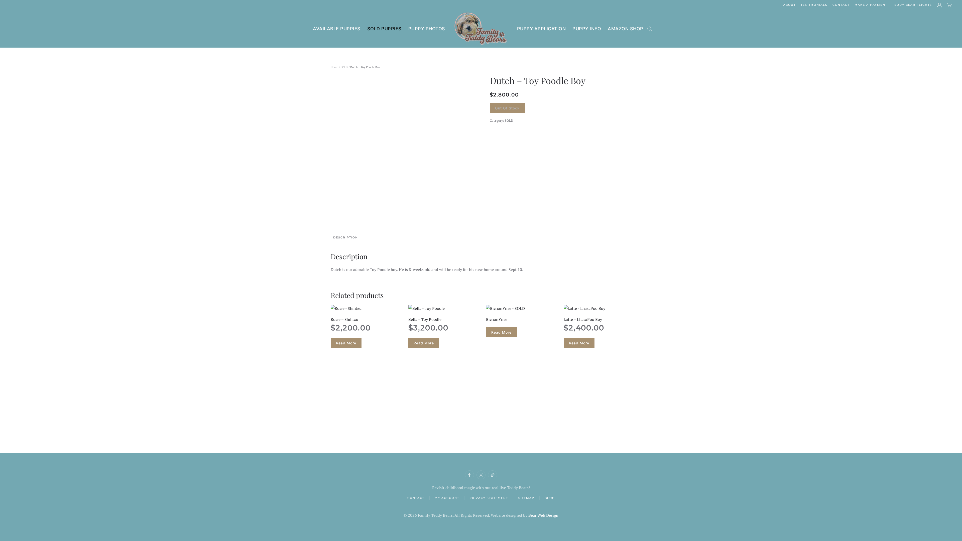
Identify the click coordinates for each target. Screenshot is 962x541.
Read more (346, 343)
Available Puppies (336, 28)
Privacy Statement (488, 498)
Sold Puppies (384, 28)
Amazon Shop (625, 28)
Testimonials (814, 5)
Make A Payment (871, 5)
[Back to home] (481, 29)
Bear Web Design (543, 515)
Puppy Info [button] (586, 28)
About (789, 5)
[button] (649, 29)
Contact (841, 5)
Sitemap (526, 498)
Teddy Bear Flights (912, 5)
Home (334, 67)
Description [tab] (345, 237)
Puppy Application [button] (541, 28)
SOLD (344, 67)
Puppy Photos (426, 28)
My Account (447, 498)
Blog (550, 498)
